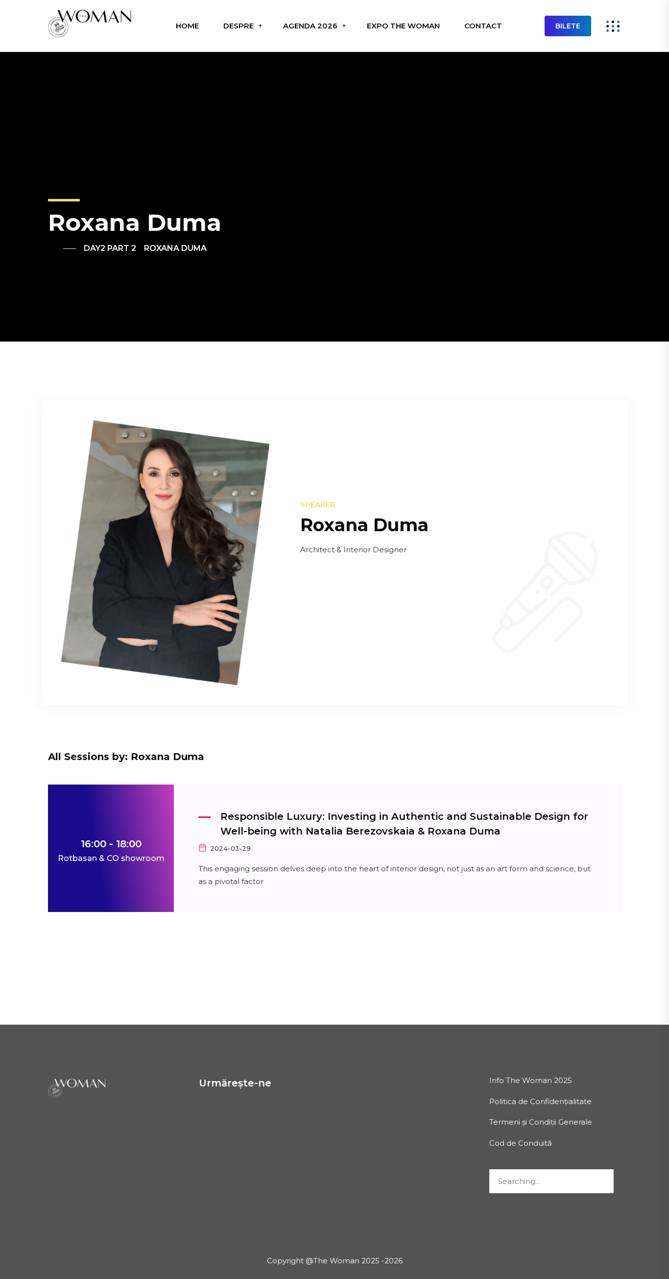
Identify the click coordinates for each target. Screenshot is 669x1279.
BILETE (567, 26)
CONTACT (483, 25)
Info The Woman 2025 (530, 1080)
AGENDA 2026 (310, 25)
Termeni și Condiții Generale (540, 1122)
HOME (187, 25)
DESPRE (238, 25)
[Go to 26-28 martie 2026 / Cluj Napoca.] (62, 248)
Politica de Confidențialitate (540, 1101)
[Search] (601, 1182)
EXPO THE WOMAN (403, 25)
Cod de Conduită (520, 1143)
